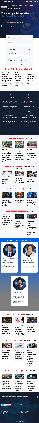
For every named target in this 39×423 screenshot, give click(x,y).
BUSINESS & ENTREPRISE (12, 5)
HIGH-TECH (10, 8)
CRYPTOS (20, 5)
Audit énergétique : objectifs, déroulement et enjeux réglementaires (19, 155)
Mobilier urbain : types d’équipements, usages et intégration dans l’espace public (6, 155)
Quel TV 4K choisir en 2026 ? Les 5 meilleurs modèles (6, 354)
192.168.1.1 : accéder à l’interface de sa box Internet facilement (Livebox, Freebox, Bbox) (31, 358)
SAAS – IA (31, 5)
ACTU (29, 138)
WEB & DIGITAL (17, 8)
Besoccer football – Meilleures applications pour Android (6, 329)
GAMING (26, 5)
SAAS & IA (29, 314)
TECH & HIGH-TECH (29, 340)
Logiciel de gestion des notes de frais (19, 180)
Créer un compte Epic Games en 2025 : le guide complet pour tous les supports (7, 220)
